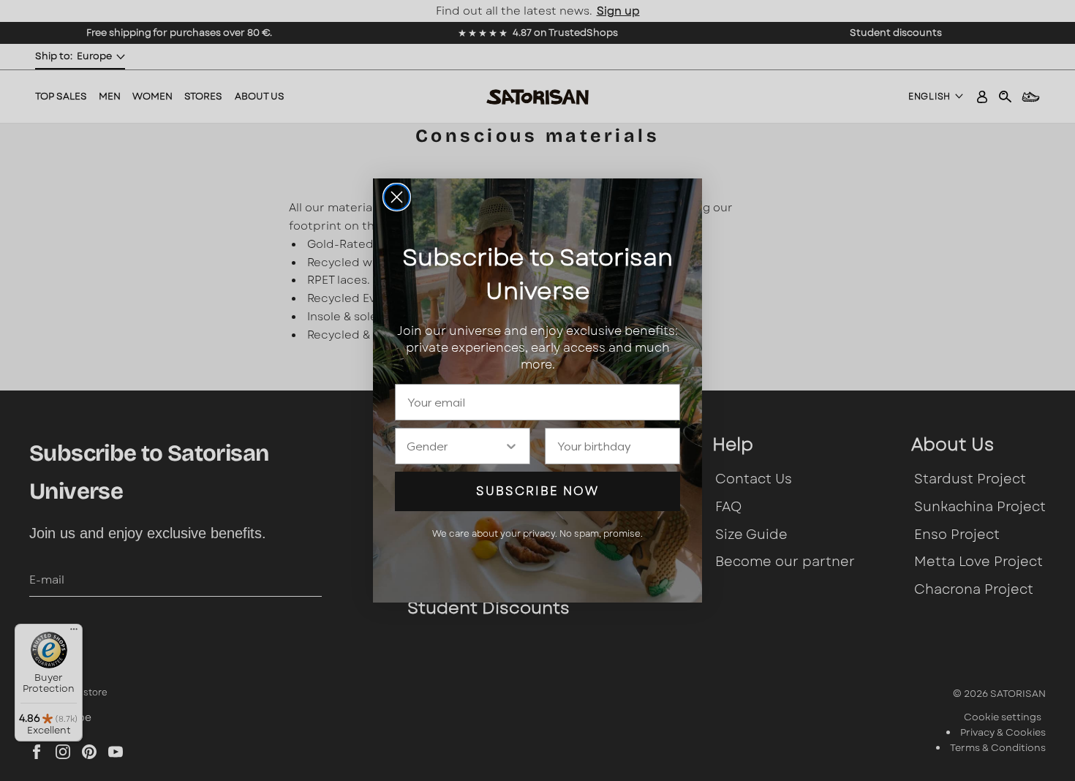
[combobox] (455, 446)
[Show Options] (511, 446)
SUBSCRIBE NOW (537, 491)
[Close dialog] (397, 197)
